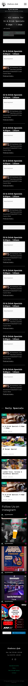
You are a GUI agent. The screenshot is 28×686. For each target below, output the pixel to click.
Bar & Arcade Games (14, 670)
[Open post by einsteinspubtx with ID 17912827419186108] (14, 587)
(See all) (15, 58)
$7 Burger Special (10, 449)
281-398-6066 (14, 9)
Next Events (20, 33)
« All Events (6, 28)
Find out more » (8, 76)
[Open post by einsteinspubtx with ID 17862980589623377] (14, 616)
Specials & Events (14, 665)
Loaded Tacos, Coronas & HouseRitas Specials (12, 473)
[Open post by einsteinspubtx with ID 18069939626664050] (14, 529)
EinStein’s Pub (14, 648)
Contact (14, 673)
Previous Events (7, 33)
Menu (14, 668)
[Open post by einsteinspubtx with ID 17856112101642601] (14, 558)
